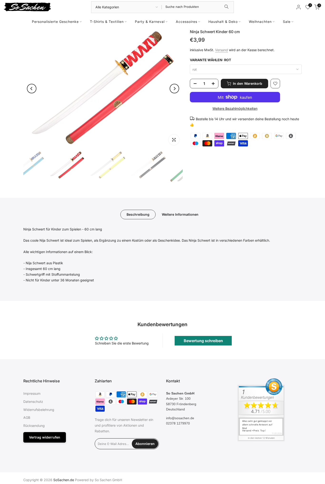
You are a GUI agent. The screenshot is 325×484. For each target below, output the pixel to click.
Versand (221, 50)
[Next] (174, 88)
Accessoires (186, 22)
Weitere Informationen (180, 214)
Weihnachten (260, 22)
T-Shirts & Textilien (107, 22)
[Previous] (31, 88)
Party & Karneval (150, 22)
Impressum (31, 393)
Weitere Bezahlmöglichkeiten (234, 108)
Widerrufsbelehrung (38, 410)
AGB (26, 417)
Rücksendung (34, 426)
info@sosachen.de (180, 418)
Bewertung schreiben (203, 340)
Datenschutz (33, 401)
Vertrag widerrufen (44, 437)
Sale (287, 22)
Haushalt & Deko (223, 22)
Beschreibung (138, 214)
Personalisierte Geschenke (55, 22)
